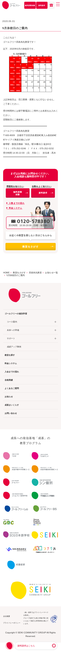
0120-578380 (33, 221)
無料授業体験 (30, 5)
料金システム (11, 363)
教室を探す (10, 355)
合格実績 (9, 380)
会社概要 (6, 616)
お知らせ (9, 396)
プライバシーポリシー (11, 623)
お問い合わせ (11, 413)
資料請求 (41, 5)
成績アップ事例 (14, 347)
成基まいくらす (12, 405)
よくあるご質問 (12, 388)
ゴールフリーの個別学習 (16, 313)
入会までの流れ (12, 371)
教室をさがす (30, 246)
